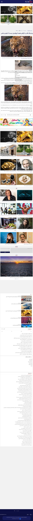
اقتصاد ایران (30, 359)
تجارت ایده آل (30, 363)
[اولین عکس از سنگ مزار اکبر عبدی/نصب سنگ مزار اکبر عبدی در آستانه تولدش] (8, 223)
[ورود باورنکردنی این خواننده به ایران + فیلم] (8, 10)
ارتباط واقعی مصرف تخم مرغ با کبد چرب (28, 403)
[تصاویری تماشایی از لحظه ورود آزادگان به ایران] (16, 266)
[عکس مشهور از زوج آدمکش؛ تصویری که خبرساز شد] (24, 19)
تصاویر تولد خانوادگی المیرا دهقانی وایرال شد (27, 415)
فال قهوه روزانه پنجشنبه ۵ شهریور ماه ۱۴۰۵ (11, 185)
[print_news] (5, 114)
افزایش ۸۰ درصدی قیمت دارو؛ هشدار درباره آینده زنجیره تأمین (25, 394)
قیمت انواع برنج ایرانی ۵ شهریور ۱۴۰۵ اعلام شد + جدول (25, 348)
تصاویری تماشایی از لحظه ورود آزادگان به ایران (16, 277)
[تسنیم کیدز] (16, 122)
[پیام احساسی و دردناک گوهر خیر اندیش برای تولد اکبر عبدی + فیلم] (8, 195)
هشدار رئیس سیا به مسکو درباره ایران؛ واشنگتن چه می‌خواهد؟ (25, 398)
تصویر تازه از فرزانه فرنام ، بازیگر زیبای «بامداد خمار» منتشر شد (25, 229)
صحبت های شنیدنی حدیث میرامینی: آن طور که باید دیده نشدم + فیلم (23, 352)
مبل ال (31, 365)
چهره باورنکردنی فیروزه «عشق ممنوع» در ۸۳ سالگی (26, 354)
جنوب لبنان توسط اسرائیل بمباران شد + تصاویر (27, 441)
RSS (14, 510)
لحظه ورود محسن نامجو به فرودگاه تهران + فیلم (16, 318)
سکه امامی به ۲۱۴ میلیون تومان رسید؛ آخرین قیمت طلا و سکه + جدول (24, 14)
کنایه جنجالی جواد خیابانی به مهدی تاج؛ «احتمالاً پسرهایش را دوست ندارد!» (24, 397)
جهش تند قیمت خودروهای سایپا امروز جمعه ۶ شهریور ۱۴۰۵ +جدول (13, 296)
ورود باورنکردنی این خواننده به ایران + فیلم (8, 14)
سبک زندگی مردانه (30, 361)
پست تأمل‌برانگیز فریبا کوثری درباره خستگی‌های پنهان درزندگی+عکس (25, 376)
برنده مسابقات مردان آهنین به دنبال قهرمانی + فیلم (26, 428)
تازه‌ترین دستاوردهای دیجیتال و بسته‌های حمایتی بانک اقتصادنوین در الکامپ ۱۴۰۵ (23, 424)
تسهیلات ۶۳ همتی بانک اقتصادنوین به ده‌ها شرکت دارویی (26, 425)
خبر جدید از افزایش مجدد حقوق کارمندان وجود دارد (26, 346)
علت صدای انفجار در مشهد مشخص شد (28, 434)
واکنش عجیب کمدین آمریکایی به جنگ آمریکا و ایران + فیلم (26, 412)
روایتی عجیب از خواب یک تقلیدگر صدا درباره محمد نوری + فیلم (24, 343)
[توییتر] (1, 114)
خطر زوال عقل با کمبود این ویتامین (28, 402)
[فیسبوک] (4, 114)
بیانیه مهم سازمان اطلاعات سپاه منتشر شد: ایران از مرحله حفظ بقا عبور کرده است (23, 423)
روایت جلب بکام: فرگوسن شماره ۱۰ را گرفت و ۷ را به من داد (26, 432)
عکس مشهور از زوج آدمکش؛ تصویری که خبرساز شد (24, 23)
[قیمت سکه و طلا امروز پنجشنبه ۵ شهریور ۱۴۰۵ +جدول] (8, 164)
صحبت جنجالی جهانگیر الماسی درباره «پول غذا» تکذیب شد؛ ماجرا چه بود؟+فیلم (25, 172)
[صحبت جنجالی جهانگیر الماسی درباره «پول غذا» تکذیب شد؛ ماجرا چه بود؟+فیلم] (25, 164)
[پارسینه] (28, 1)
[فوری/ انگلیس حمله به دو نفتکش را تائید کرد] (26, 306)
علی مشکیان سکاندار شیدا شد (29, 384)
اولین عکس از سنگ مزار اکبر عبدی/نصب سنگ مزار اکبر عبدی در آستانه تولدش (8, 230)
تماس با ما (17, 510)
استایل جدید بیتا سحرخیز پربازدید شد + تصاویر (26, 342)
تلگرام (28, 514)
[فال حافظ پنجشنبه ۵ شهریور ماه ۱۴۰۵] (25, 179)
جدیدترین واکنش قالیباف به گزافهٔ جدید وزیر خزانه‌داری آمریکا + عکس (25, 420)
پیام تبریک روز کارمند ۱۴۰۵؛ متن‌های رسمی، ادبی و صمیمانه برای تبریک (8, 215)
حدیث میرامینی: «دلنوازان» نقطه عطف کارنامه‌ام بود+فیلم (26, 385)
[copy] (30, 115)
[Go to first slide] (31, 264)
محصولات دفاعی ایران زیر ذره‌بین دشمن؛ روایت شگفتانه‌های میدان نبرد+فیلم (24, 381)
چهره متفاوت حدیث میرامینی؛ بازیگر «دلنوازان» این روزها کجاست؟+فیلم (24, 392)
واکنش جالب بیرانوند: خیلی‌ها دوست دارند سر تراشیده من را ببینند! (25, 437)
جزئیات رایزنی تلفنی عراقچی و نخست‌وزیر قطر (27, 442)
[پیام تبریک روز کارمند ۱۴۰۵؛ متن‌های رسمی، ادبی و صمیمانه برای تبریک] (8, 208)
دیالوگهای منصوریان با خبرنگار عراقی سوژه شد (26, 351)
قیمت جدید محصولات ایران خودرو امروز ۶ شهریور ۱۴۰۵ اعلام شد (25, 390)
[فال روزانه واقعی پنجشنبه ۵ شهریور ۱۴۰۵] (25, 195)
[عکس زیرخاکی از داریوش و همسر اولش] (25, 237)
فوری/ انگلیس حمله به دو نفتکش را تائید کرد (16, 303)
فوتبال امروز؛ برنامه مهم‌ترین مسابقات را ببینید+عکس (26, 375)
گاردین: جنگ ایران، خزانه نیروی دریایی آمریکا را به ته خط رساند (25, 380)
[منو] (2, 2)
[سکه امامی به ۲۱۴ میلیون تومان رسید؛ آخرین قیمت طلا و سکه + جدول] (24, 10)
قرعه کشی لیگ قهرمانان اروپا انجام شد (17, 325)
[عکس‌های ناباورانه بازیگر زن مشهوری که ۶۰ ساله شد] (8, 237)
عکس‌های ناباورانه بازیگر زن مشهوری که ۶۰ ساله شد (10, 244)
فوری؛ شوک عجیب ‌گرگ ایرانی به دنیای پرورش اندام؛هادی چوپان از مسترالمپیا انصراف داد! (25, 216)
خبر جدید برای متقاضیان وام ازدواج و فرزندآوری (27, 416)
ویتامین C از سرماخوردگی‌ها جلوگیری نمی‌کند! (27, 401)
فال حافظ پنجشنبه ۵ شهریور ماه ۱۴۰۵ (28, 185)
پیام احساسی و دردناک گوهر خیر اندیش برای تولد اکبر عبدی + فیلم (9, 201)
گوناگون (31, 4)
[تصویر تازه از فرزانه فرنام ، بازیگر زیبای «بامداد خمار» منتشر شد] (25, 223)
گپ (31, 514)
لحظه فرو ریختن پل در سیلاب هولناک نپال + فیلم (26, 339)
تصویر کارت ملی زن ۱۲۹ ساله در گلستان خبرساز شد (26, 335)
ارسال (5, 252)
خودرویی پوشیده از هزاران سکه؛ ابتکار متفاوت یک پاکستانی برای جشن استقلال (8, 24)
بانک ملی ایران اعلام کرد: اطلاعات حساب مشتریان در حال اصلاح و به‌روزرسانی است (23, 421)
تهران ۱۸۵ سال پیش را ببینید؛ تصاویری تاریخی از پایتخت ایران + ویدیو (24, 388)
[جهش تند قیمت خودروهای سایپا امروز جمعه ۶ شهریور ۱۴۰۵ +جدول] (26, 299)
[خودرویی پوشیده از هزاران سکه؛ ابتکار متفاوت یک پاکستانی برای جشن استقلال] (8, 19)
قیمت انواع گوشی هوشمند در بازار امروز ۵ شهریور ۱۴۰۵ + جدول (25, 438)
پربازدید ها (29, 328)
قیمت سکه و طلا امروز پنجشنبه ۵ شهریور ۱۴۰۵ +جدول (10, 171)
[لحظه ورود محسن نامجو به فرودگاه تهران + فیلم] (26, 320)
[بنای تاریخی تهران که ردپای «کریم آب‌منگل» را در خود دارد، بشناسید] (8, 150)
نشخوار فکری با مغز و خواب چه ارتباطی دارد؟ (27, 406)
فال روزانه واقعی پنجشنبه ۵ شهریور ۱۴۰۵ (27, 201)
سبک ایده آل (30, 360)
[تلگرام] (2, 114)
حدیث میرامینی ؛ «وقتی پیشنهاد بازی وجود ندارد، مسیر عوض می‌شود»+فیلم (23, 338)
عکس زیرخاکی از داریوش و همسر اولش (28, 244)
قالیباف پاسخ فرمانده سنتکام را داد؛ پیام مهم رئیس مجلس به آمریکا (25, 379)
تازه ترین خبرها (30, 364)
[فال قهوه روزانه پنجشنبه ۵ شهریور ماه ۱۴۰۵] (8, 179)
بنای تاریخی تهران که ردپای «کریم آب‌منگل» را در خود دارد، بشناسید (9, 156)
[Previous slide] (1, 264)
